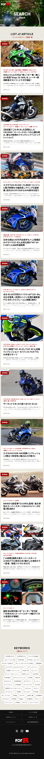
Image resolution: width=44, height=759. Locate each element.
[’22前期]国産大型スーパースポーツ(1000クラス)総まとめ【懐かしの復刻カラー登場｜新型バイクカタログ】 (21, 561)
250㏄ (34, 448)
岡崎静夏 (25, 70)
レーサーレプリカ (9, 291)
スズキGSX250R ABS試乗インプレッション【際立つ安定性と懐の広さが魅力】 (21, 454)
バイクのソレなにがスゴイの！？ (16, 667)
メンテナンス (9, 684)
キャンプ (38, 699)
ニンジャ (27, 72)
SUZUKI (36, 674)
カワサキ (34, 72)
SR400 (14, 699)
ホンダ (36, 126)
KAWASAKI (18, 681)
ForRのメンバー (11, 717)
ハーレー (37, 681)
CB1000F (16, 124)
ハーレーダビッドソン (12, 674)
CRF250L (21, 660)
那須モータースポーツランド (14, 688)
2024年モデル (10, 656)
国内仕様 (6, 235)
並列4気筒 (18, 70)
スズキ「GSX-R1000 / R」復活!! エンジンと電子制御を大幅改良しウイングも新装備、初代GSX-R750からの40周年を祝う (21, 187)
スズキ (38, 182)
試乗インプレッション (22, 126)
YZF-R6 (19, 235)
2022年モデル (27, 448)
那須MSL (39, 663)
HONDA (18, 684)
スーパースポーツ (14, 72)
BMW (17, 500)
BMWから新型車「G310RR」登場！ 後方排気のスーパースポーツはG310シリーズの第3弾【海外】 (22, 506)
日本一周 (26, 670)
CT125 (38, 684)
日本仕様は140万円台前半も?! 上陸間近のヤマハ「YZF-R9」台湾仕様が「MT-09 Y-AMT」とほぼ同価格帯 (21, 242)
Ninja (15, 695)
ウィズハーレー (33, 667)
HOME (11, 712)
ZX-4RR (11, 70)
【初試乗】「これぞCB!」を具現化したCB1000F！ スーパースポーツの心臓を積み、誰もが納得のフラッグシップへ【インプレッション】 (21, 133)
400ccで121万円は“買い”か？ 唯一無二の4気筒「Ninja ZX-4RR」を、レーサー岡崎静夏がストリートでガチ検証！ (21, 77)
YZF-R (23, 289)
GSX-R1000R (8, 555)
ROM (30, 677)
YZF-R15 (6, 346)
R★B (18, 702)
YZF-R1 (36, 235)
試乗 (31, 126)
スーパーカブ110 (10, 660)
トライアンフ (10, 692)
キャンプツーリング (19, 677)
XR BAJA (7, 677)
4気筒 (5, 72)
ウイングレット (8, 182)
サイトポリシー (11, 722)
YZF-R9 (13, 235)
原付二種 (32, 346)
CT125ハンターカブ (33, 660)
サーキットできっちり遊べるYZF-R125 (20, 403)
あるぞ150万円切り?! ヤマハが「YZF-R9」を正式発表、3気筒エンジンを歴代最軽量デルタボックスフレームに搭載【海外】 (22, 297)
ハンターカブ (28, 684)
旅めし (22, 699)
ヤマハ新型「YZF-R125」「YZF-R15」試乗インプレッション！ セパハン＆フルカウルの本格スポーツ (21, 352)
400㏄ (22, 72)
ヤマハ (12, 236)
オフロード (28, 681)
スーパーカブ (34, 702)
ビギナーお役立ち (8, 663)
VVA (22, 399)
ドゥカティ (28, 692)
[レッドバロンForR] (5, 5)
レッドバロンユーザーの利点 (25, 663)
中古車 (36, 692)
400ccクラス (32, 70)
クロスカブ (8, 681)
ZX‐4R (6, 70)
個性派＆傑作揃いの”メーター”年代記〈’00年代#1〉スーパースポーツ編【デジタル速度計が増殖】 (21, 613)
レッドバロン (6, 695)
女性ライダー (26, 674)
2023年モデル (15, 399)
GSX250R (18, 448)
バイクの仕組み (34, 656)
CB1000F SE (8, 124)
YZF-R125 (7, 344)
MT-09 (29, 289)
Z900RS (30, 699)
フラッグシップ (24, 124)
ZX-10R (34, 553)
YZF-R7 (6, 236)
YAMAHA (18, 236)
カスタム (28, 688)
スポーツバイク (20, 344)
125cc (13, 344)
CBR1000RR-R (20, 553)
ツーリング (10, 702)
